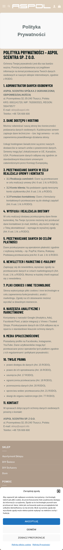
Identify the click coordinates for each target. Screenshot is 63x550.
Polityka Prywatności (41, 544)
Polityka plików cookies (21, 544)
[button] (58, 491)
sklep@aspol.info (20, 110)
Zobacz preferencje (31, 537)
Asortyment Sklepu (12, 456)
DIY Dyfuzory (9, 467)
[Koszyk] (59, 6)
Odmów (31, 529)
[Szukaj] (9, 6)
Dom (5, 473)
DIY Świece (8, 462)
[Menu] (4, 6)
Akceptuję (31, 521)
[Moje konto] (54, 6)
